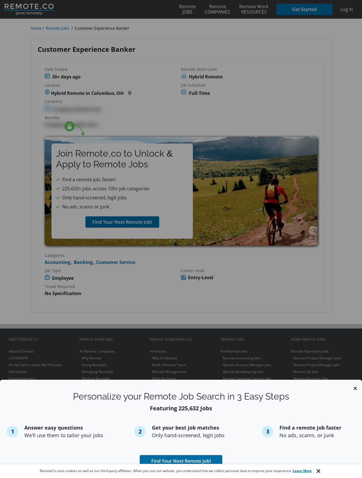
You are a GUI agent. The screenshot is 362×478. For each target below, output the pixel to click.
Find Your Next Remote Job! (181, 461)
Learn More (302, 470)
